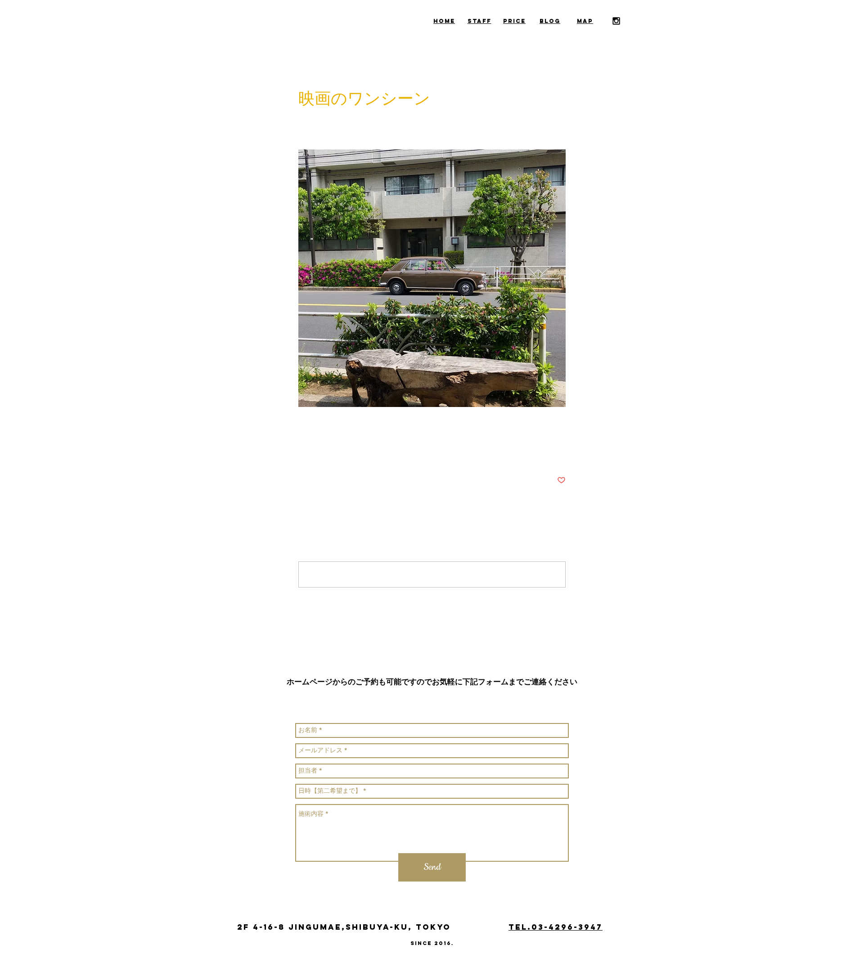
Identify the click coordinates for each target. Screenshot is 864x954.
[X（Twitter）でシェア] (324, 452)
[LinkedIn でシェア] (346, 452)
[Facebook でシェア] (302, 452)
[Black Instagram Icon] (616, 21)
